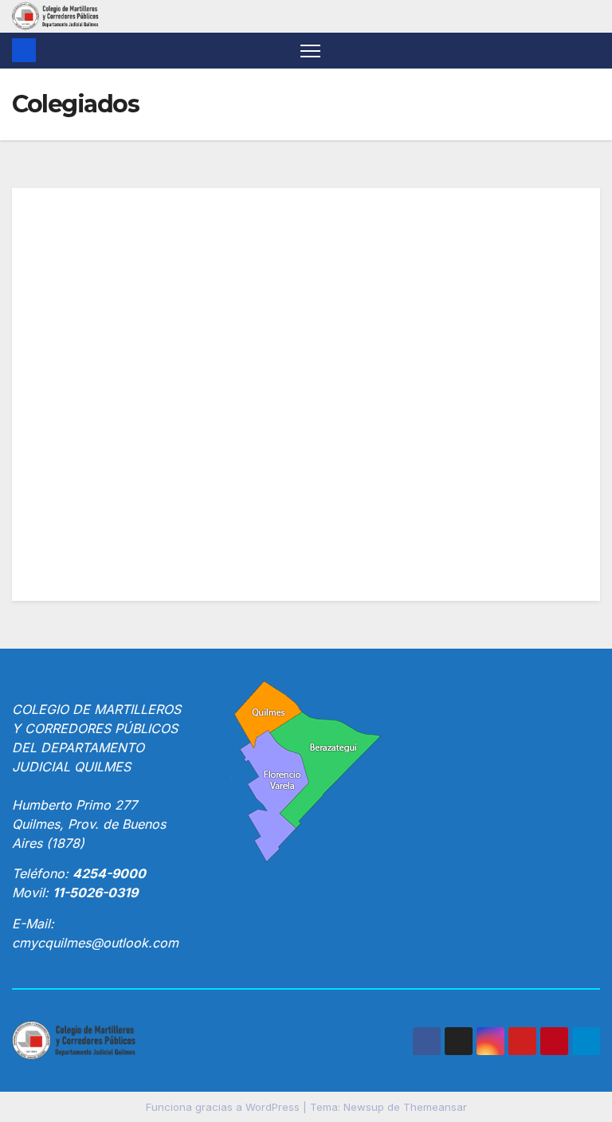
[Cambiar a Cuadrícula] (40, 261)
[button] (589, 50)
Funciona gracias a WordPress (224, 1106)
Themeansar (435, 1106)
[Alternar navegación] (310, 50)
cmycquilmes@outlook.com (95, 943)
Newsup (363, 1106)
